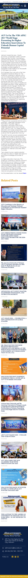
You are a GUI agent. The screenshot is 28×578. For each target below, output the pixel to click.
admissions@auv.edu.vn (7, 1)
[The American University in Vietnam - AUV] (11, 6)
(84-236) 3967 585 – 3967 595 (17, 1)
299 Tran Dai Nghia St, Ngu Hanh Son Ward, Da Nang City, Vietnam (14, 540)
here (24, 173)
